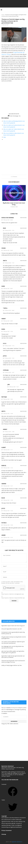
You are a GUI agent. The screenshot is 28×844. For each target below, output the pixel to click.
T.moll (5, 308)
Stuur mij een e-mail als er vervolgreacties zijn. (12, 594)
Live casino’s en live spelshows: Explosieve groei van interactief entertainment (13, 642)
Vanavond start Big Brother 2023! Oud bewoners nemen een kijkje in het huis (13, 661)
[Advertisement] (14, 97)
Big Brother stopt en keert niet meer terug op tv (13, 625)
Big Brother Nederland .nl (17, 841)
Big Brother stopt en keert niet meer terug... (14, 203)
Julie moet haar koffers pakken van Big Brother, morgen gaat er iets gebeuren (12, 651)
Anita (5, 260)
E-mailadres (4, 713)
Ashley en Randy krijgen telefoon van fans (11, 665)
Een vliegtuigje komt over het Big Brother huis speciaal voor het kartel (12, 647)
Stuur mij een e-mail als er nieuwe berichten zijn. (13, 598)
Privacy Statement (6, 830)
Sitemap (3, 834)
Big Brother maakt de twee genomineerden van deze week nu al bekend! (13, 656)
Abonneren (14, 721)
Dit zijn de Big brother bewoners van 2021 (11, 629)
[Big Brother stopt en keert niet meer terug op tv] (14, 193)
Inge (4, 228)
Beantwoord (23, 217)
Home (2, 14)
